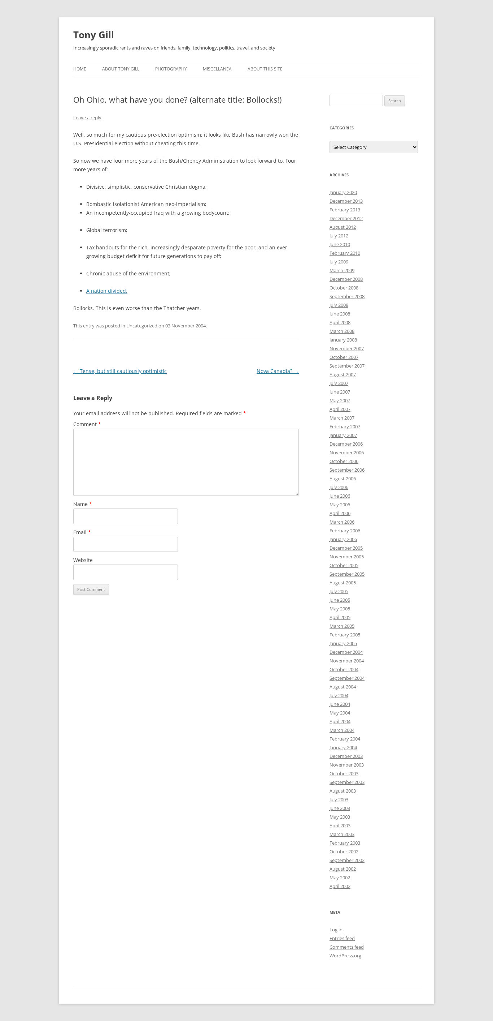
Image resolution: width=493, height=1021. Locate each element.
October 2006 (344, 461)
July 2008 (339, 305)
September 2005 (347, 574)
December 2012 (346, 218)
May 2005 (340, 608)
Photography (171, 69)
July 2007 (339, 383)
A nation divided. (106, 290)
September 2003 (347, 782)
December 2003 (346, 756)
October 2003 (344, 773)
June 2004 (340, 704)
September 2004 (347, 678)
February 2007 (345, 426)
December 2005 (346, 548)
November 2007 (347, 348)
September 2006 (347, 470)
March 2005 (342, 626)
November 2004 (347, 660)
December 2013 (346, 201)
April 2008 (340, 322)
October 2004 (344, 669)
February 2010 (345, 253)
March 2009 (342, 270)
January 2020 (343, 192)
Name (82, 504)
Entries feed (342, 938)
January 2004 (343, 747)
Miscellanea (217, 69)
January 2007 (343, 435)
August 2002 (343, 869)
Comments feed (347, 947)
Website (83, 560)
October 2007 (344, 357)
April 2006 (340, 513)
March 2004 (342, 730)
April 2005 (340, 617)
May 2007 (340, 400)
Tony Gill (93, 34)
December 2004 (346, 652)
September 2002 (347, 860)
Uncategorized (141, 325)
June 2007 (340, 392)
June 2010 (340, 244)
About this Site (265, 69)
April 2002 (340, 886)
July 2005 (339, 591)
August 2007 (343, 374)
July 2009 (339, 261)
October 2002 (344, 851)
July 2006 (339, 487)
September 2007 (347, 366)
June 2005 (340, 600)
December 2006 (346, 444)
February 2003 (345, 843)
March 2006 (342, 522)
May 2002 (340, 877)
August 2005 (343, 582)
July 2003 (339, 799)
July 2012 (339, 235)
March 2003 (342, 834)
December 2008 (346, 279)
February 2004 (345, 738)
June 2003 (340, 808)
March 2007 (342, 418)
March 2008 (342, 331)
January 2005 (343, 643)
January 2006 (343, 539)
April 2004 (340, 721)
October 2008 (344, 287)
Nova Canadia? (278, 371)
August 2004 (343, 686)
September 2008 (347, 296)
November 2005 (347, 556)
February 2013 (345, 209)
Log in (336, 929)
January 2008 (343, 339)
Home (79, 69)
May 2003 (340, 817)
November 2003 (347, 765)
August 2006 (343, 478)
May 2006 (340, 504)
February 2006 (345, 530)
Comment (87, 424)
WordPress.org (345, 955)
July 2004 (339, 695)
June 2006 (340, 496)
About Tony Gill (120, 69)
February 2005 (345, 634)
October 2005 (344, 565)
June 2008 (340, 313)
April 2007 (340, 409)
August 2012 (343, 227)
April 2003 (340, 825)
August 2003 (343, 791)
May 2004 (340, 712)
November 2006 (347, 452)
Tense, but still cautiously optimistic (120, 371)
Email (82, 532)
